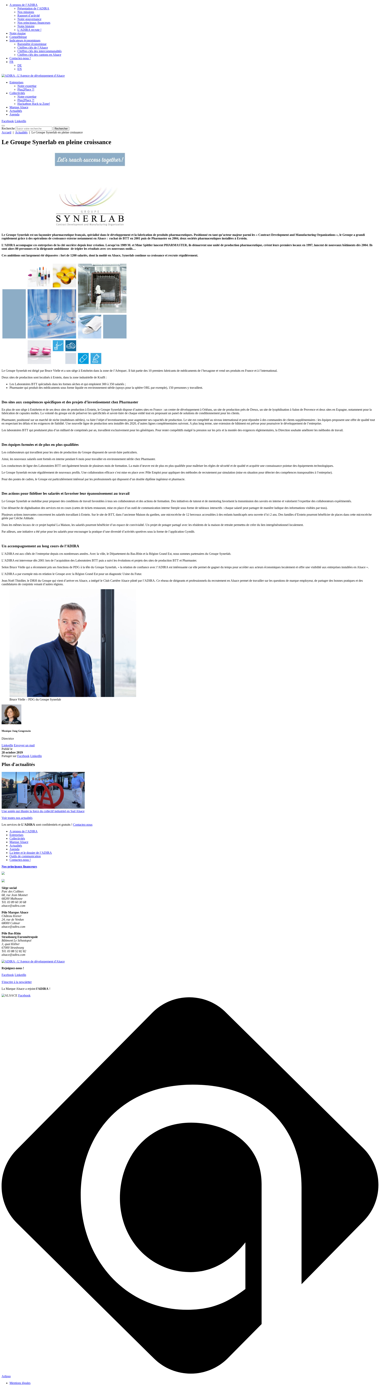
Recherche (8, 128)
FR (11, 61)
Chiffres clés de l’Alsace (32, 47)
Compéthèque (18, 37)
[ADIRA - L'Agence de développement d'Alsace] (33, 75)
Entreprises (16, 82)
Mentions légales (20, 1383)
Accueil (6, 132)
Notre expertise (26, 86)
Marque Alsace (19, 107)
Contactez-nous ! (20, 58)
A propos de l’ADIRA (24, 5)
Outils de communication (25, 856)
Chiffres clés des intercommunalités (39, 51)
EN (19, 69)
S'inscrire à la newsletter (17, 982)
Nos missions (25, 12)
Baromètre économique (32, 44)
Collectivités (17, 93)
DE (19, 65)
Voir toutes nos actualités (17, 818)
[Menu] (3, 125)
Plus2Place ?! (25, 89)
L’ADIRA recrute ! (29, 29)
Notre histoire (25, 26)
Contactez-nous (82, 824)
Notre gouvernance (29, 19)
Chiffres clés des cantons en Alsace (39, 54)
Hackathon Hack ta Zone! (33, 103)
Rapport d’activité (28, 15)
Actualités (16, 111)
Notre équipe (18, 33)
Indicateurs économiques (25, 40)
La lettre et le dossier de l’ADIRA (31, 852)
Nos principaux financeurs (33, 22)
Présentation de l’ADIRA (33, 8)
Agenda (14, 114)
